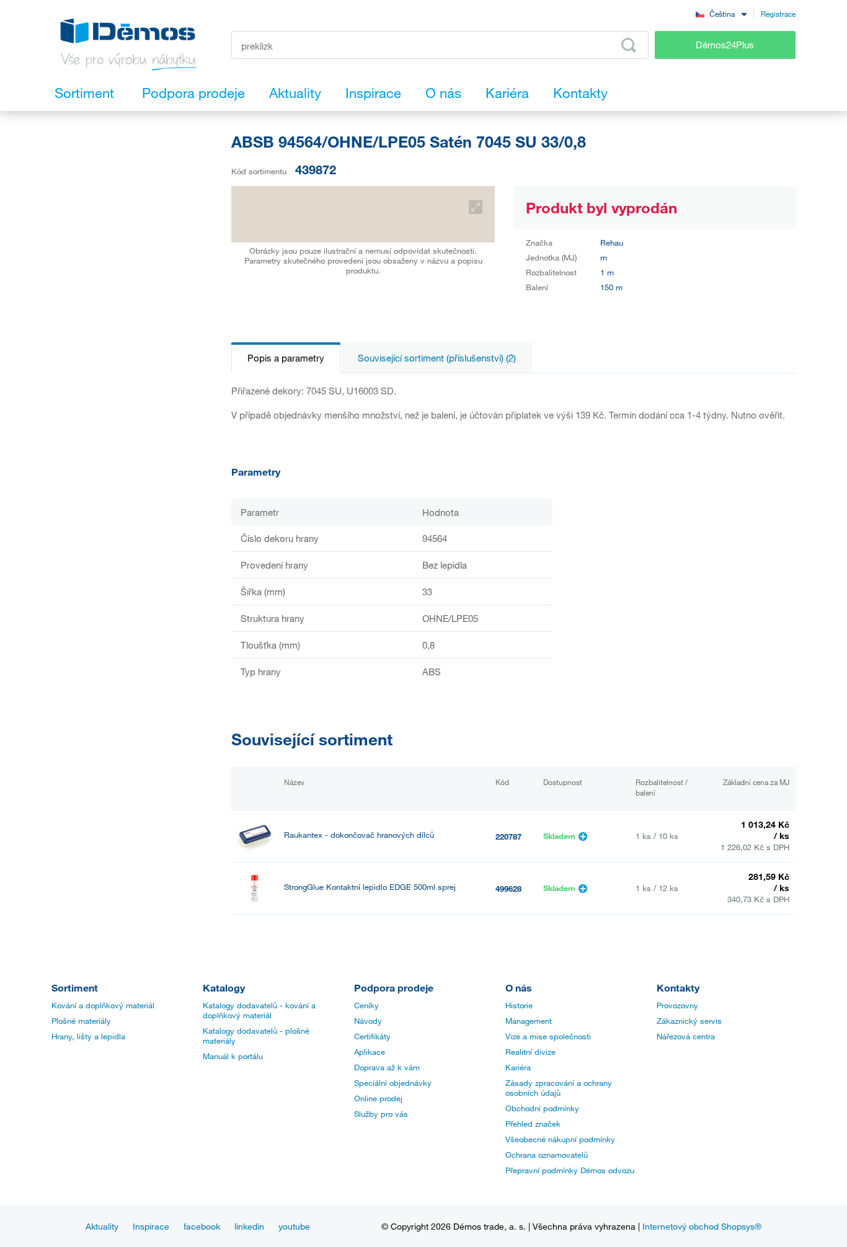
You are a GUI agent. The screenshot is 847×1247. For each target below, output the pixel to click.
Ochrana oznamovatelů (546, 1155)
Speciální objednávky (393, 1083)
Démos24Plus (725, 44)
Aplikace (369, 1052)
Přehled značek (533, 1124)
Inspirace (151, 1226)
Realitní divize (530, 1052)
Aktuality (102, 1226)
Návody (368, 1021)
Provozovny (677, 1005)
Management (528, 1021)
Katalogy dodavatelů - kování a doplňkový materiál (259, 1010)
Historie (519, 1005)
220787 (508, 836)
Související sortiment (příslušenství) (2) (437, 357)
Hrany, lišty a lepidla (88, 1036)
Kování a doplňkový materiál (102, 1005)
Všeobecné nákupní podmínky (560, 1139)
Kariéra (518, 1067)
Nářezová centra (686, 1036)
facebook (202, 1226)
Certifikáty (372, 1036)
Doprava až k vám (387, 1067)
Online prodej (378, 1098)
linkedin (249, 1226)
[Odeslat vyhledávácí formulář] (628, 45)
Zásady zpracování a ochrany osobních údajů (558, 1088)
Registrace (778, 14)
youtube (294, 1226)
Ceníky (366, 1005)
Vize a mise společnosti (548, 1036)
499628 (508, 889)
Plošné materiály (81, 1021)
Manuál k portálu (233, 1056)
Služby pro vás (381, 1114)
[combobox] (721, 13)
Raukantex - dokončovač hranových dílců (359, 835)
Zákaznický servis (689, 1021)
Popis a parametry (285, 357)
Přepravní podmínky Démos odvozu (569, 1170)
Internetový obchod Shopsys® (701, 1226)
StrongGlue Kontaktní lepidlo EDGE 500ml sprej (370, 887)
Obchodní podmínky (542, 1108)
